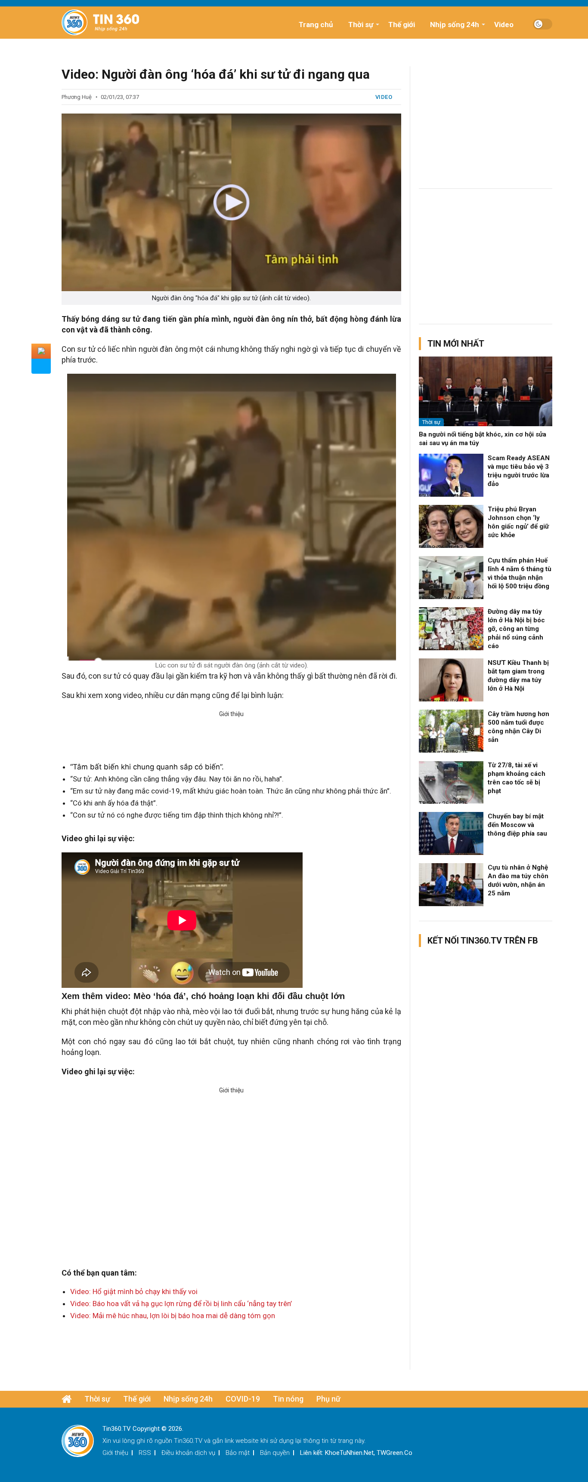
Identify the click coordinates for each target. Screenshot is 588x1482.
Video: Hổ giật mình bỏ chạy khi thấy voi (134, 1291)
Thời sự (360, 24)
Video (504, 24)
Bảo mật (238, 1453)
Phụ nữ (328, 1398)
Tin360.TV (188, 1441)
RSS (145, 1453)
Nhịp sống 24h (454, 24)
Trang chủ (316, 24)
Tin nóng (288, 1398)
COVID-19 (243, 1398)
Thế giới (401, 24)
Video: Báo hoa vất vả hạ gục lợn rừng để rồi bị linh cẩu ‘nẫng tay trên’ (181, 1303)
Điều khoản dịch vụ (188, 1453)
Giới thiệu (115, 1453)
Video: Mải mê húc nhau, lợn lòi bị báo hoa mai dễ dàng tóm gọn (172, 1315)
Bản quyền (275, 1453)
